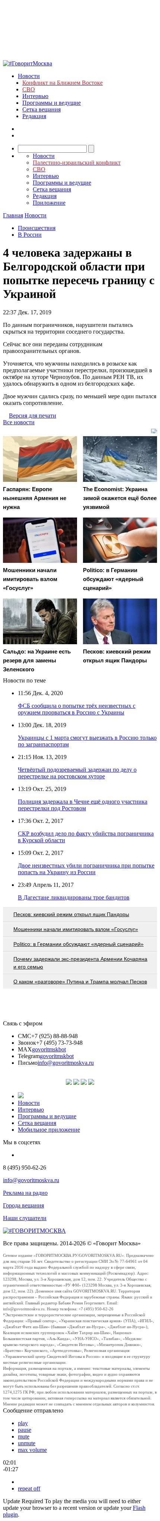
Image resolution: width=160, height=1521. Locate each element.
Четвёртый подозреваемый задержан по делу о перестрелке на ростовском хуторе (77, 772)
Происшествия (36, 228)
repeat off (29, 1488)
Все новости (19, 422)
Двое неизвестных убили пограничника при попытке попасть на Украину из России (86, 868)
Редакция (34, 116)
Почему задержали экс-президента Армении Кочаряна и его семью (80, 963)
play (23, 1423)
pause (24, 1430)
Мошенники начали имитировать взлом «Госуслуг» (75, 929)
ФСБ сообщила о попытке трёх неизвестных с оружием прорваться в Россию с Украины (76, 709)
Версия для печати (32, 415)
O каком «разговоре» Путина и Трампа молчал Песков (80, 982)
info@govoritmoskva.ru (66, 1063)
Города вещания (23, 1205)
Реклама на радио (25, 1193)
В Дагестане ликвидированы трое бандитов (73, 897)
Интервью (35, 96)
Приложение (49, 203)
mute (23, 1436)
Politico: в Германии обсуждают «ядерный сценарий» (78, 944)
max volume (32, 1450)
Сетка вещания (41, 109)
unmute (26, 1443)
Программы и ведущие (51, 103)
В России (30, 234)
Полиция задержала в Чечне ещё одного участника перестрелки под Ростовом (82, 804)
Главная (13, 215)
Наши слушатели (25, 1218)
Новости (29, 76)
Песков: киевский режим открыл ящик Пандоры (71, 914)
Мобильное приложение (49, 1129)
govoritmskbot (49, 1049)
